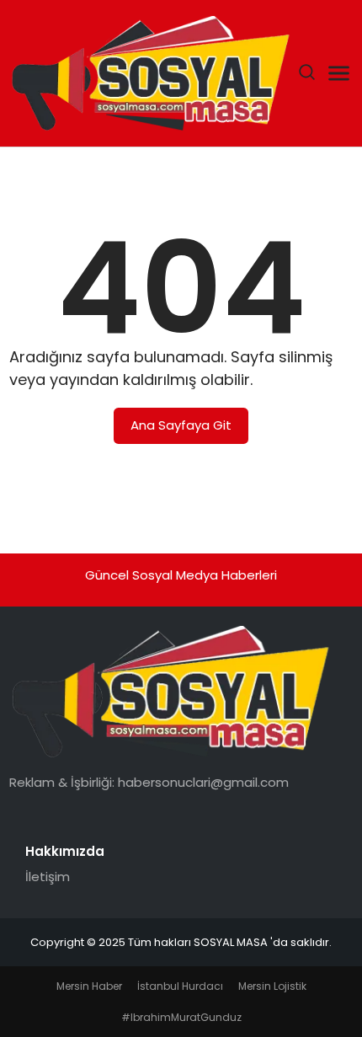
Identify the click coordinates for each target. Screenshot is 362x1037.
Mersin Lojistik (272, 986)
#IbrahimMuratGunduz (181, 1017)
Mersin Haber (89, 986)
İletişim (47, 876)
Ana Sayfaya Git (181, 425)
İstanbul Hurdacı (180, 986)
